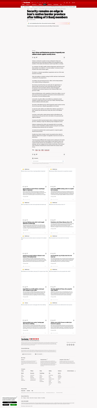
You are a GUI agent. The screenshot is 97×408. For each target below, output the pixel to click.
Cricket (59, 381)
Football (59, 375)
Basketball (59, 376)
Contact (28, 390)
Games (41, 375)
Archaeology (51, 375)
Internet (41, 376)
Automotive (32, 375)
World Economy (33, 380)
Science (41, 380)
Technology (42, 373)
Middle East (23, 380)
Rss (32, 390)
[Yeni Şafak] (26, 2)
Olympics (59, 382)
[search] (64, 2)
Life (49, 373)
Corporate (23, 390)
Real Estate (32, 377)
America (22, 376)
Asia (22, 377)
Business (31, 376)
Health (50, 381)
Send (63, 161)
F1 (58, 380)
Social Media (42, 381)
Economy (32, 373)
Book (49, 376)
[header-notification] (67, 2)
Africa (22, 375)
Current (50, 380)
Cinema (50, 377)
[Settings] (63, 4)
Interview (50, 382)
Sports (59, 373)
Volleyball (59, 377)
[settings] (69, 2)
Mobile (41, 377)
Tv (49, 385)
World (22, 373)
